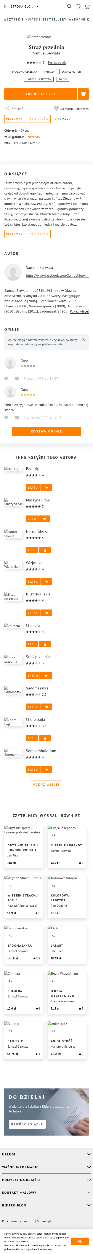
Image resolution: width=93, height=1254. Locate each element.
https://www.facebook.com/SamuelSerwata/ (58, 275)
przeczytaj (34, 137)
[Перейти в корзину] (86, 6)
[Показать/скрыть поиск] (69, 6)
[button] (71, 109)
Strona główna (24, 6)
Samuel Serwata (46, 53)
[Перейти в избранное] (78, 6)
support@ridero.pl (37, 1221)
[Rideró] (5, 6)
